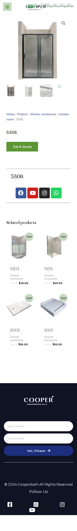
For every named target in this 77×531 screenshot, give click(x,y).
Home (10, 114)
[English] (37, 6)
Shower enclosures (43, 114)
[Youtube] (32, 193)
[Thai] (70, 6)
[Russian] (56, 6)
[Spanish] (63, 6)
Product (22, 114)
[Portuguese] (50, 6)
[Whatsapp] (56, 193)
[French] (44, 6)
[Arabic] (30, 6)
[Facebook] (21, 193)
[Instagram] (44, 193)
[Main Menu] (7, 7)
